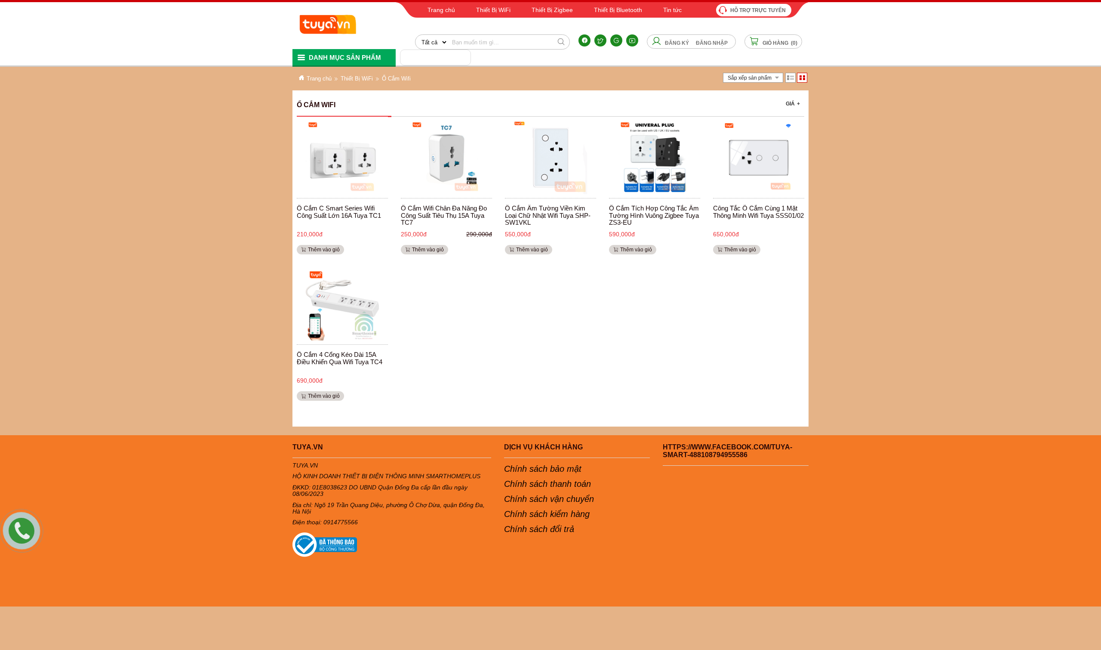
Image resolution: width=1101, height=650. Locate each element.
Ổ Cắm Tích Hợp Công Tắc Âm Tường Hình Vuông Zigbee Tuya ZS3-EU (654, 215)
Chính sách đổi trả (539, 529)
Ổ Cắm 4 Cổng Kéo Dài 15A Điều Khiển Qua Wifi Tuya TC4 (339, 358)
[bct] (391, 544)
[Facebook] (584, 40)
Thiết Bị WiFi (357, 78)
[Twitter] (600, 40)
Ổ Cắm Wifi (396, 78)
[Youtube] (632, 40)
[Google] (616, 40)
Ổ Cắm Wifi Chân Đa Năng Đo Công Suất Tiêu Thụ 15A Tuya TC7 (444, 215)
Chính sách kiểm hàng (547, 514)
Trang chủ (319, 78)
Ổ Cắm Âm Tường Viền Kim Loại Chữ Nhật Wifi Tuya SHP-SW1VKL (547, 215)
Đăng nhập (712, 43)
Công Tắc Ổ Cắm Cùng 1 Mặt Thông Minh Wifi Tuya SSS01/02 (758, 211)
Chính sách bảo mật (542, 469)
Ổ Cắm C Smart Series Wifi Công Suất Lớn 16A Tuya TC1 (339, 211)
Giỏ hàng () (779, 43)
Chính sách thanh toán (547, 484)
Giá (793, 104)
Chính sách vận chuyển (549, 499)
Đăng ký (677, 43)
